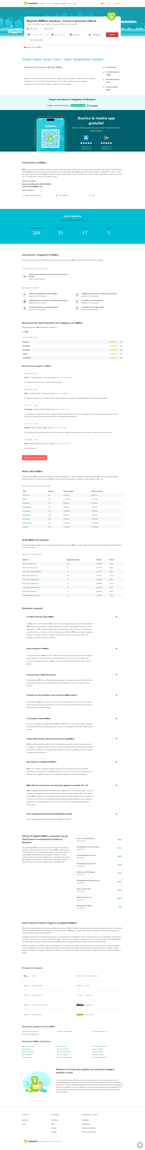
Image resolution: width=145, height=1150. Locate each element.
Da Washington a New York (30, 1031)
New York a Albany (62, 393)
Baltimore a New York (30, 575)
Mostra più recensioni (34, 457)
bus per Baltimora (27, 1054)
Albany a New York (62, 409)
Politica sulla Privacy (89, 1132)
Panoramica (27, 59)
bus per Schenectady (63, 1052)
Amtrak (87, 985)
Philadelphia (27, 507)
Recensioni (47, 59)
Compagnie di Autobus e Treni (61, 3)
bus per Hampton (98, 1049)
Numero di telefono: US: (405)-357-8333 (36, 184)
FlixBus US (88, 995)
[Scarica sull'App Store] (86, 137)
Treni (48, 3)
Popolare (68, 59)
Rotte (57, 59)
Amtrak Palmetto (37, 1014)
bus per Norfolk (97, 1052)
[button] (103, 4)
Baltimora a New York (62, 443)
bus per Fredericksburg (100, 1046)
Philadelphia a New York (31, 595)
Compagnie (86, 1124)
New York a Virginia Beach (32, 571)
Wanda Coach (89, 1014)
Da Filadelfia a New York (100, 1031)
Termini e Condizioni (89, 1128)
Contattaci (85, 1120)
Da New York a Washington (30, 1034)
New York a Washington (31, 579)
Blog (74, 3)
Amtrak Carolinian (37, 985)
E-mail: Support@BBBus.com (32, 186)
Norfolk (25, 527)
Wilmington (27, 511)
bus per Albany (62, 1046)
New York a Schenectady (31, 587)
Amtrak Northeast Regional (40, 1005)
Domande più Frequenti (82, 59)
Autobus (42, 3)
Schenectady (27, 523)
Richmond (26, 519)
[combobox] (35, 34)
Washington (27, 515)
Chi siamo (54, 1120)
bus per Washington (28, 1046)
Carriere (54, 1132)
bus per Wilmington (28, 1052)
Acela (34, 976)
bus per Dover (26, 1049)
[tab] (33, 30)
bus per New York (62, 1049)
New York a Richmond (30, 567)
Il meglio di (37, 59)
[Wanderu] (31, 3)
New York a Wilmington (65, 377)
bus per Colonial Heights (64, 1057)
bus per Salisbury (27, 1057)
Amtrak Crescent (37, 995)
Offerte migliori (98, 59)
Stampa (53, 1128)
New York (26, 495)
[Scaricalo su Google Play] (106, 137)
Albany (25, 499)
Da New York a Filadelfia (64, 1031)
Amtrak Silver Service (91, 976)
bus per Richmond (98, 1054)
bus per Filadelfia (62, 1054)
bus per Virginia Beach (100, 1057)
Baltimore (26, 503)
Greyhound (88, 1005)
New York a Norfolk (59, 427)
